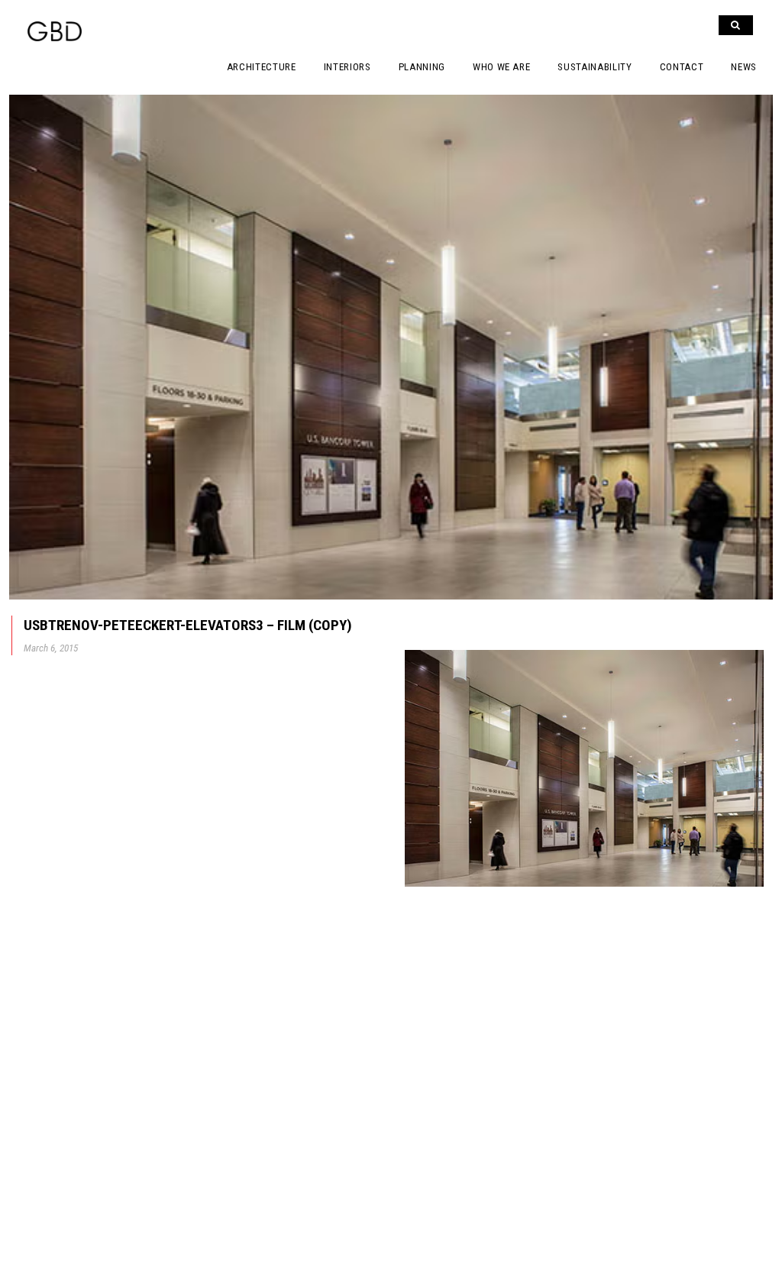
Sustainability (594, 67)
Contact (682, 67)
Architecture (261, 67)
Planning (422, 67)
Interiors (347, 67)
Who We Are (502, 67)
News (744, 67)
